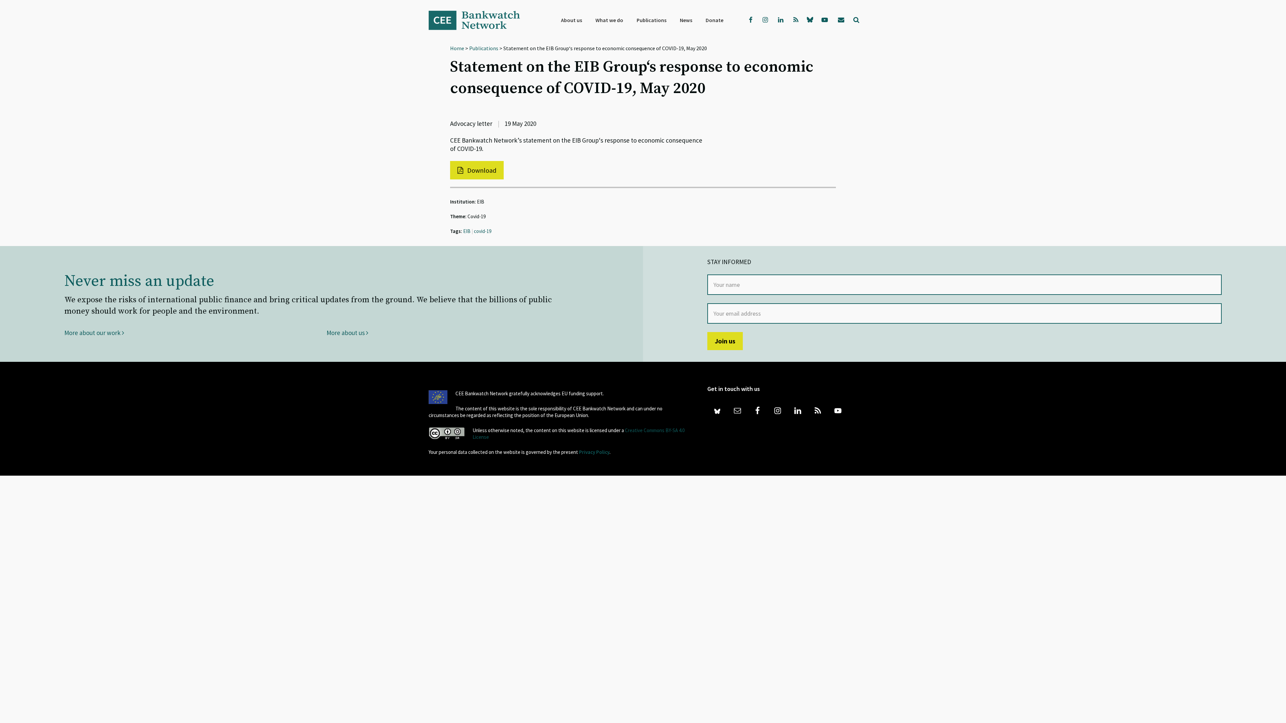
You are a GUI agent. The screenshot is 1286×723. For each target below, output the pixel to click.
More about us (346, 333)
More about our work (93, 333)
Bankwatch (479, 20)
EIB (467, 231)
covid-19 (482, 231)
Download (481, 170)
